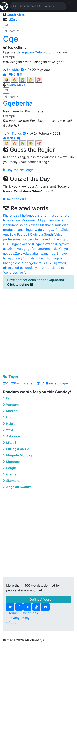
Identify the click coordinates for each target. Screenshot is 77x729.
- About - (13, 623)
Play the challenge (19, 170)
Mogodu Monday (18, 455)
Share (11, 31)
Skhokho (14, 70)
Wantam (12, 405)
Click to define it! (20, 284)
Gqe (11, 39)
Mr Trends (15, 133)
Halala (10, 424)
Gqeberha (18, 103)
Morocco (12, 462)
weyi (9, 430)
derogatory (25, 52)
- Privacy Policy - (19, 618)
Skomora (12, 481)
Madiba (11, 411)
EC (42, 383)
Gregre (10, 474)
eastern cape (58, 383)
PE (8, 383)
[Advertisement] (38, 331)
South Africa (16, 15)
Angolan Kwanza (18, 487)
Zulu (38, 52)
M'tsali (10, 443)
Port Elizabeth (24, 383)
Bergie (10, 468)
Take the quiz (15, 199)
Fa (7, 398)
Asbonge (12, 436)
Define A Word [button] (40, 599)
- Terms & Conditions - (23, 613)
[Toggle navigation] (73, 6)
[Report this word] (6, 25)
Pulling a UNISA (17, 449)
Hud (8, 417)
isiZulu (12, 19)
